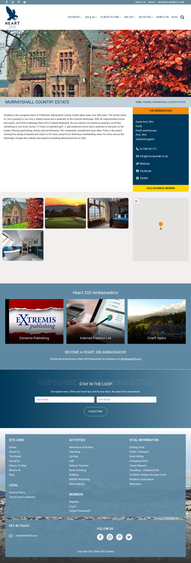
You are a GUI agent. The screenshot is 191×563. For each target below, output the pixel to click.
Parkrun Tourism (79, 465)
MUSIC (152, 2)
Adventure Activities (81, 447)
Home (139, 102)
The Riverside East (160, 110)
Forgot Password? (80, 510)
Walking (73, 474)
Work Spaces (77, 483)
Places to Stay (17, 465)
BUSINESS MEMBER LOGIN (171, 2)
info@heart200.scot (131, 359)
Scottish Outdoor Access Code (147, 474)
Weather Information (141, 479)
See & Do (14, 461)
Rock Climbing (77, 470)
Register (74, 501)
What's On (15, 470)
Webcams (135, 483)
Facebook (145, 171)
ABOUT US (140, 2)
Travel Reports (138, 465)
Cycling (73, 456)
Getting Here (136, 447)
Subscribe (95, 411)
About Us (14, 451)
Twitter (144, 178)
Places (147, 102)
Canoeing (74, 451)
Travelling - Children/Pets (144, 470)
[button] (75, 17)
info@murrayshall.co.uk (154, 156)
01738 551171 (148, 148)
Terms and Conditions (22, 497)
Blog (11, 474)
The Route (15, 456)
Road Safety (136, 456)
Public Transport (139, 451)
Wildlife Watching (79, 479)
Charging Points (138, 461)
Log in (72, 506)
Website (145, 163)
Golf (71, 461)
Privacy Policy (17, 492)
